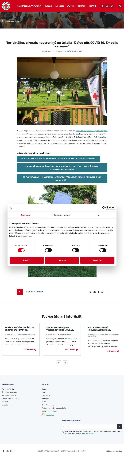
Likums (44, 389)
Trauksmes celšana (49, 411)
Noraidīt (26, 260)
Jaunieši (70, 6)
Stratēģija (46, 395)
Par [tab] (98, 215)
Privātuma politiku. (88, 433)
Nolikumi (45, 398)
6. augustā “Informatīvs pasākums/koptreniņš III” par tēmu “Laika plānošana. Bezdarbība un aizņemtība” (62, 167)
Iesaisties (81, 6)
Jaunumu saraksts (12, 21)
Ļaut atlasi (62, 260)
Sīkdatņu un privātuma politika (54, 408)
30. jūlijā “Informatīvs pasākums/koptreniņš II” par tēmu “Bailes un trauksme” (58, 159)
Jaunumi (48, 6)
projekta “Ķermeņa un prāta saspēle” (91, 131)
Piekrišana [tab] (25, 215)
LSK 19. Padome (48, 405)
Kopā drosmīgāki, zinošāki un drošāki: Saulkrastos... (19, 328)
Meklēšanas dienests (10, 398)
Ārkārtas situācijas (9, 392)
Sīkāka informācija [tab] (62, 215)
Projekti (5, 402)
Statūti (44, 392)
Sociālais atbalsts (9, 395)
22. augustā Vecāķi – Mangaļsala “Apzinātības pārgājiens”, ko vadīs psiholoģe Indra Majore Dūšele (62, 178)
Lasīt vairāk (29, 350)
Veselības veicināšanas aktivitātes (69, 51)
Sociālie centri (7, 405)
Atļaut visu (97, 260)
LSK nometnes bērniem (26, 334)
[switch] (48, 250)
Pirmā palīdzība (65, 334)
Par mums (59, 6)
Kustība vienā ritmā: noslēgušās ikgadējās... (99, 328)
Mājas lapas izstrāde (114, 451)
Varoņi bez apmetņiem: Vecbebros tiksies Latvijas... (60, 328)
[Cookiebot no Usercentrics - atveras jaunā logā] (104, 208)
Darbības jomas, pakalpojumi (29, 6)
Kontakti (93, 6)
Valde (44, 402)
